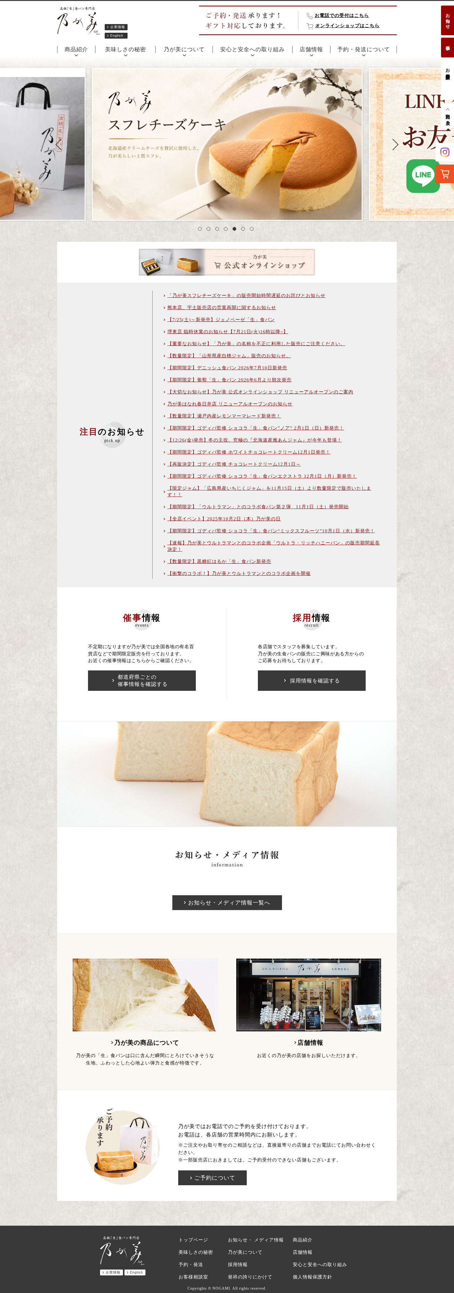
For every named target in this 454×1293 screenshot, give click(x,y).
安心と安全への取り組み (252, 49)
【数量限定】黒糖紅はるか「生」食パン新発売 (219, 561)
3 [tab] (218, 230)
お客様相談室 (447, 68)
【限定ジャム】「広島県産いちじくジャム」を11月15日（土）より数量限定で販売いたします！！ (269, 491)
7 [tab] (253, 230)
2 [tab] (210, 230)
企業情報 (117, 27)
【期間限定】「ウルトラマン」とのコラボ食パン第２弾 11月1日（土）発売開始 (258, 506)
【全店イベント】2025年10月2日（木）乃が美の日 (224, 518)
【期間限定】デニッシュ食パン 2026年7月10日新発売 (227, 367)
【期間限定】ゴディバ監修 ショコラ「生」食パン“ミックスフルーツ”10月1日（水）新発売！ (271, 530)
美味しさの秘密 (125, 49)
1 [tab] (201, 230)
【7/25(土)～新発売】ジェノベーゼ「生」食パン (221, 319)
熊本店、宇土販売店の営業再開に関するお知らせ (221, 307)
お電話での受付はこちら (342, 15)
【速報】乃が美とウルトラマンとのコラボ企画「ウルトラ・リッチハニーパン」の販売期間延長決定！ (273, 546)
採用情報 (238, 1264)
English (116, 35)
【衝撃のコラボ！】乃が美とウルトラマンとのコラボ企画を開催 (239, 573)
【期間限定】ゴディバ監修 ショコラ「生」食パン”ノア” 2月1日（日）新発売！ (255, 428)
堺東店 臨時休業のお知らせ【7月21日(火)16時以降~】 (227, 331)
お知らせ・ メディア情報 (256, 1239)
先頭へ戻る (447, 117)
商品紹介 (76, 49)
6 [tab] (244, 230)
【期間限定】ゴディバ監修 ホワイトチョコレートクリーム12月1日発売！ (248, 452)
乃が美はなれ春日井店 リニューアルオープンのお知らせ (229, 403)
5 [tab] (236, 230)
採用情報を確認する (315, 681)
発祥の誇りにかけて (250, 1276)
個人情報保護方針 (312, 1276)
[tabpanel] (227, 144)
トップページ (193, 1239)
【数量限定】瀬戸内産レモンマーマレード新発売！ (224, 416)
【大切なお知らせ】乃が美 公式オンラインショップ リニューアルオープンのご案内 (260, 391)
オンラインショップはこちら (347, 25)
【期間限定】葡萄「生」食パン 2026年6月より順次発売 (229, 379)
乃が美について (184, 49)
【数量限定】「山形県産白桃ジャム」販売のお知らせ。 (229, 355)
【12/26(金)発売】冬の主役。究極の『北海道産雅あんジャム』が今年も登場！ (254, 440)
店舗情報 (311, 49)
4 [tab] (227, 230)
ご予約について (214, 1178)
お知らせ (447, 18)
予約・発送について (363, 49)
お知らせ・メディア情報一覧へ (229, 903)
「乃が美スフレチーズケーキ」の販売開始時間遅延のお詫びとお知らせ (246, 295)
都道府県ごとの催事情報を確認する (143, 680)
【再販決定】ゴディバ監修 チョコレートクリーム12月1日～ (234, 464)
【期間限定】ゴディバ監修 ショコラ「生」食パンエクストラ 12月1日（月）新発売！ (262, 476)
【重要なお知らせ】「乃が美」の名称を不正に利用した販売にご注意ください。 (256, 343)
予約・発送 (191, 1264)
